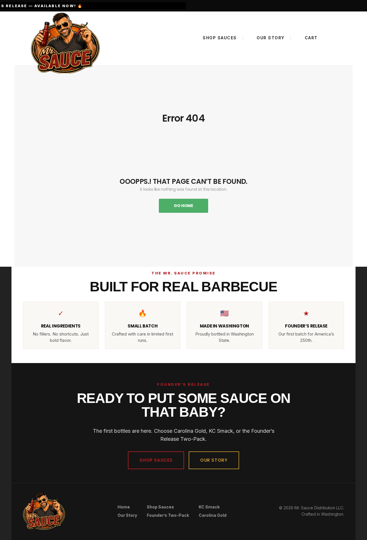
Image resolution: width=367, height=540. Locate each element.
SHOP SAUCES (156, 460)
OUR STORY (213, 460)
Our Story (127, 515)
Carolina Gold (213, 515)
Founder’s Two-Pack (168, 515)
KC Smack (209, 506)
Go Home (183, 205)
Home (124, 506)
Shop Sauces (160, 506)
